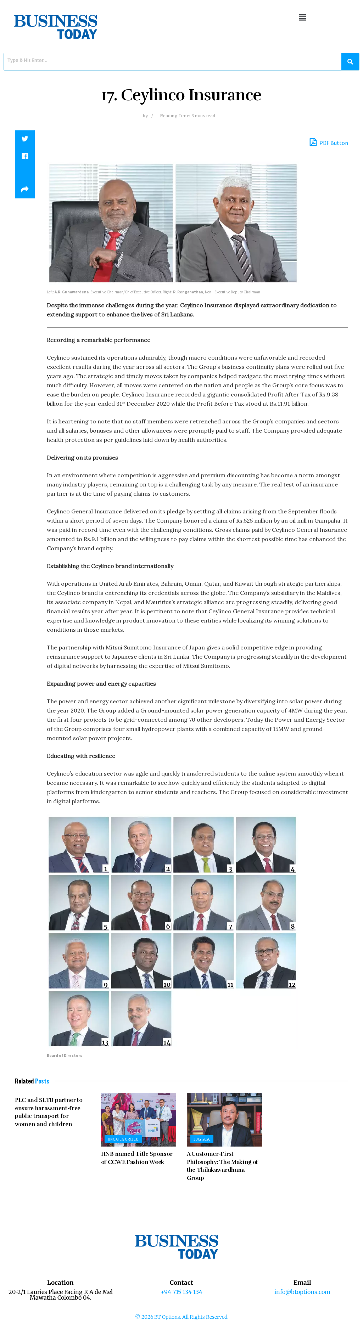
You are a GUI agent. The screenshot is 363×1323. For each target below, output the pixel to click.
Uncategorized (123, 1139)
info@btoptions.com (302, 1291)
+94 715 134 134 (181, 1291)
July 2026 (202, 1139)
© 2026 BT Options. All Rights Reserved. (181, 1317)
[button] (302, 17)
